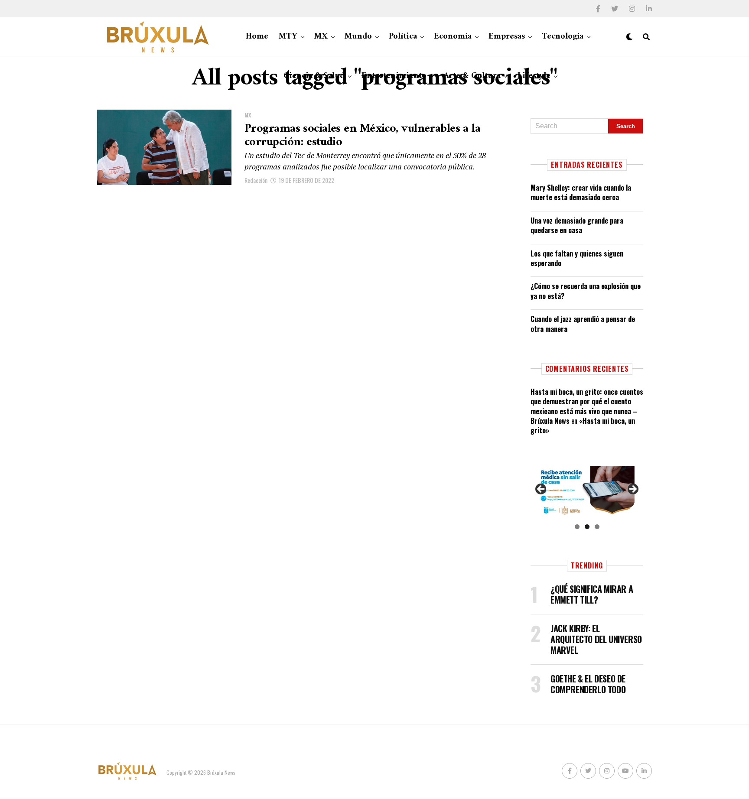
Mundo (358, 36)
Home (257, 36)
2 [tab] (587, 526)
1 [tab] (577, 526)
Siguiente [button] (632, 489)
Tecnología (562, 36)
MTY (288, 36)
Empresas (506, 36)
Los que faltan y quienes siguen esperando (577, 258)
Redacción (255, 180)
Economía (453, 36)
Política (403, 36)
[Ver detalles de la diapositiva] (587, 491)
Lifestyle (534, 76)
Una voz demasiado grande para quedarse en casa (577, 225)
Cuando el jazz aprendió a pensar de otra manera (583, 324)
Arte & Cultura (472, 76)
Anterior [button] (541, 489)
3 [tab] (597, 526)
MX (321, 36)
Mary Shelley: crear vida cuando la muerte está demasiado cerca (581, 192)
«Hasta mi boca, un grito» (583, 425)
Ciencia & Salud (314, 76)
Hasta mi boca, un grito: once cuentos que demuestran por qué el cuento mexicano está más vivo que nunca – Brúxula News (587, 406)
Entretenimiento (394, 76)
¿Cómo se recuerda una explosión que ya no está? (586, 291)
